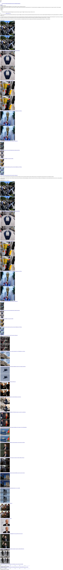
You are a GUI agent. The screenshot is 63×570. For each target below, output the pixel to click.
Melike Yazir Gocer (8, 13)
